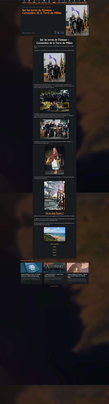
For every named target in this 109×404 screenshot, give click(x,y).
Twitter (54, 246)
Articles (27, 7)
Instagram (54, 249)
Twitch (54, 255)
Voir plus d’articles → (54, 286)
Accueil (23, 7)
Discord (54, 252)
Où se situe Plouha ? (54, 213)
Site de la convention (55, 243)
